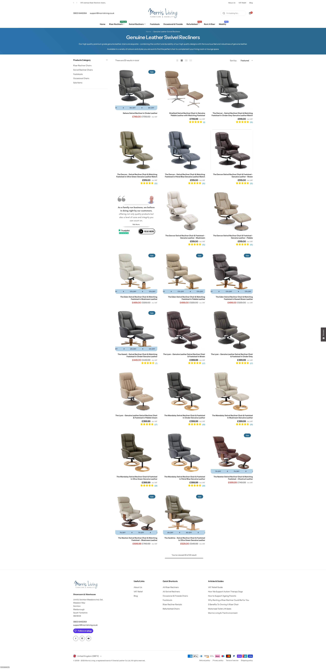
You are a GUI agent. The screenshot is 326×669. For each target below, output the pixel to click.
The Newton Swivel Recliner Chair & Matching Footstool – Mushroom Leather (137, 539)
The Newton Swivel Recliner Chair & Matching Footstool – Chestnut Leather (233, 478)
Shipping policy (247, 660)
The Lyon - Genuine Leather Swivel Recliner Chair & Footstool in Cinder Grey (232, 355)
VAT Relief (242, 3)
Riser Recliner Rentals (172, 604)
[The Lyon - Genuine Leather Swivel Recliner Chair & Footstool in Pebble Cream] (136, 391)
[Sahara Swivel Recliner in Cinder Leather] (136, 89)
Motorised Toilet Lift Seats (219, 609)
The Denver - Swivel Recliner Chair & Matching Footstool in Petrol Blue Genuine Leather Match (185, 175)
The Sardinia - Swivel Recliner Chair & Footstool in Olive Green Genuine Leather (184, 539)
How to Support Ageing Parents (222, 596)
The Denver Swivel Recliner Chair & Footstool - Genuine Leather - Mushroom (185, 236)
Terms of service (232, 660)
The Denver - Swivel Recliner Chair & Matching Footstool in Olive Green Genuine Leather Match (136, 175)
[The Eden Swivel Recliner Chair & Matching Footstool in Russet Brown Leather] (232, 273)
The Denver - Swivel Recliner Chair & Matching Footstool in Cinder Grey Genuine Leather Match (232, 114)
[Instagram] (82, 638)
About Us (231, 3)
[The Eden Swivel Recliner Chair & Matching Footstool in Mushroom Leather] (136, 273)
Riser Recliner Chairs (82, 65)
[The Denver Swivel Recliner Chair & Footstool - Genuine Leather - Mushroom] (184, 212)
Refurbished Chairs (171, 609)
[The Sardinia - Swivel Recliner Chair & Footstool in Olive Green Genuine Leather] (184, 514)
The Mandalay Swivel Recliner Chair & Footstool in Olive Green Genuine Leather (137, 478)
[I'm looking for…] (224, 13)
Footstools (78, 74)
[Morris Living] (163, 13)
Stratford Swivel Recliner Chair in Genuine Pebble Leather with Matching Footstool (187, 114)
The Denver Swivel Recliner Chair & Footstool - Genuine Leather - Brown (233, 175)
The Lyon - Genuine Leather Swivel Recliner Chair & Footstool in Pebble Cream (136, 416)
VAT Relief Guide (215, 587)
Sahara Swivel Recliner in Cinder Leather (140, 113)
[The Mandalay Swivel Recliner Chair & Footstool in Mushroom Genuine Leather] (232, 391)
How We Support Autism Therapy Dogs (225, 591)
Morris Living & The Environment (222, 613)
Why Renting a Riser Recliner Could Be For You (228, 600)
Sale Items (77, 82)
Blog (251, 3)
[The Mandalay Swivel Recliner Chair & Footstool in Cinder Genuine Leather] (184, 391)
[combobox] (233, 13)
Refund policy (204, 660)
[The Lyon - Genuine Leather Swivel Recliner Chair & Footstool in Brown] (184, 330)
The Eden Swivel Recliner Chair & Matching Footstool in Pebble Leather (186, 298)
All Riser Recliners (171, 587)
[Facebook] (75, 638)
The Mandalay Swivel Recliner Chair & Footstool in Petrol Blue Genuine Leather (184, 478)
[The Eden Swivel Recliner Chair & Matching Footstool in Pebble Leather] (184, 273)
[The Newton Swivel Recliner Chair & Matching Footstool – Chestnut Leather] (232, 453)
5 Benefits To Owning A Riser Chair (223, 604)
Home (148, 31)
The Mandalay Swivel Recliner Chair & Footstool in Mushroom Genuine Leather (232, 416)
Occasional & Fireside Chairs (175, 596)
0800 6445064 (80, 622)
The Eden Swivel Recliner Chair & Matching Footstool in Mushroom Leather (138, 298)
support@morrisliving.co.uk (85, 625)
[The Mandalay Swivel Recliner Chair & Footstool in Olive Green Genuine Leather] (136, 453)
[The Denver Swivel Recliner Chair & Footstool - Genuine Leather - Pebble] (232, 212)
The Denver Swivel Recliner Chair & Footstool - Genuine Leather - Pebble (233, 236)
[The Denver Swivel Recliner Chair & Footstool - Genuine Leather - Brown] (232, 150)
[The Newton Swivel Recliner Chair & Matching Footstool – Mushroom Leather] (136, 514)
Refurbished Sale (86, 3)
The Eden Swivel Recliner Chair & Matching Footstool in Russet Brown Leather (234, 298)
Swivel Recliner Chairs (83, 70)
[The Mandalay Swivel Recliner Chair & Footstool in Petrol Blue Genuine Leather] (184, 453)
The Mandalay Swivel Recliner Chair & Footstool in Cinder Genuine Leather (184, 416)
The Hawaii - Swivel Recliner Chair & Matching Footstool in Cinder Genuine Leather (137, 355)
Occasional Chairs (81, 78)
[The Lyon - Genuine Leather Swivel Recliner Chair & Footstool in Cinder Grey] (232, 330)
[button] (73, 2)
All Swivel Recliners (171, 591)
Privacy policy (218, 660)
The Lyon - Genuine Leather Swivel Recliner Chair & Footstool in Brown (184, 355)
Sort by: (233, 60)
